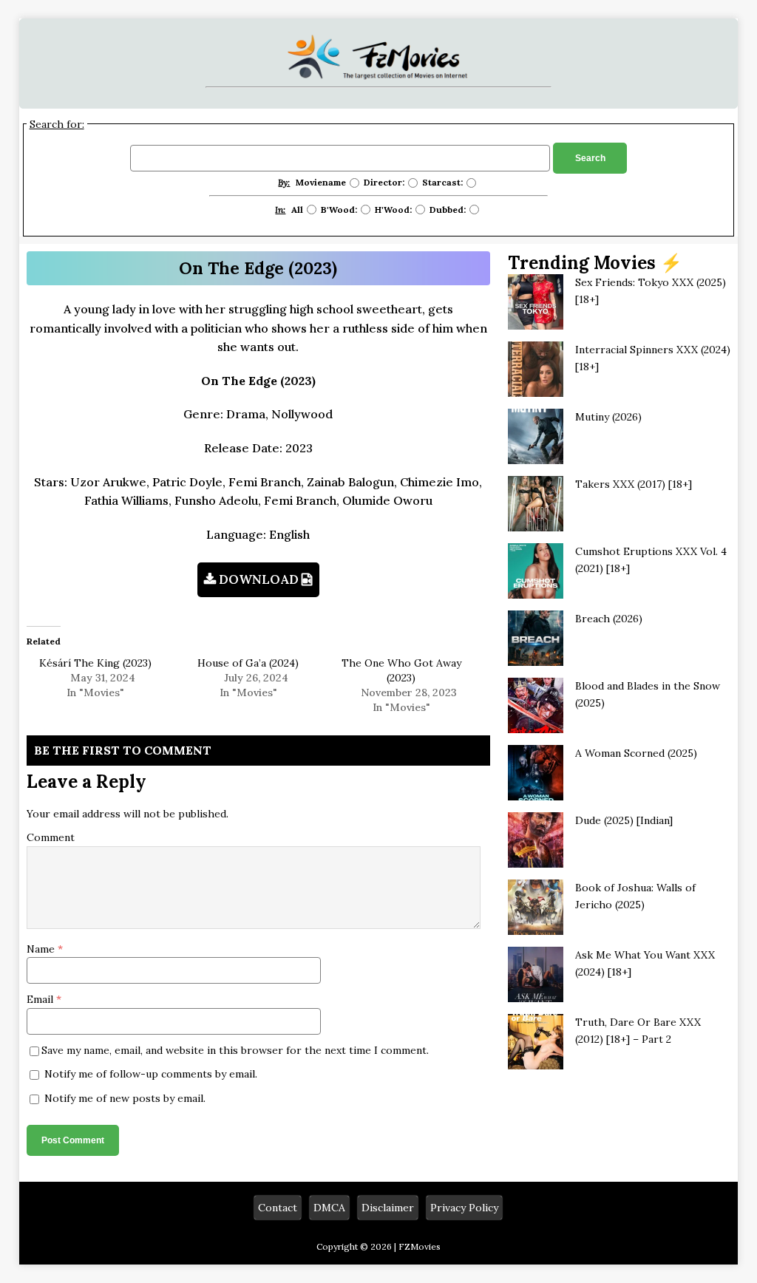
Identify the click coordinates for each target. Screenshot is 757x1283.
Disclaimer (387, 1207)
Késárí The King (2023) (95, 663)
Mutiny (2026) (608, 416)
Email (41, 999)
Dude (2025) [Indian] (624, 820)
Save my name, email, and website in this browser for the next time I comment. (235, 1050)
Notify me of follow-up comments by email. (150, 1073)
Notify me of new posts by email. (125, 1098)
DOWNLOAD (259, 579)
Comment (51, 837)
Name (42, 949)
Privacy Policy (464, 1207)
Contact (277, 1207)
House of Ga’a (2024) (248, 663)
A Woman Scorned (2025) (636, 753)
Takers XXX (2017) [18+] (633, 484)
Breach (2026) (608, 618)
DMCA (329, 1207)
